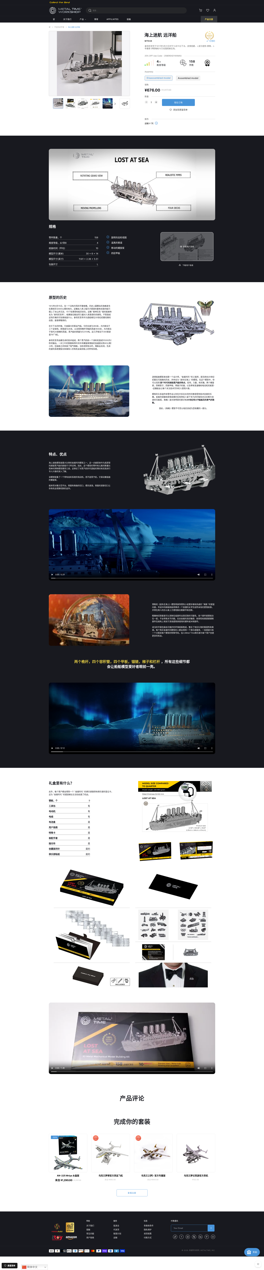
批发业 (116, 1225)
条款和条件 (148, 1225)
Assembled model (188, 78)
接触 (88, 1229)
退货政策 (148, 1233)
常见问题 (90, 1233)
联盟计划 (117, 1233)
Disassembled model (158, 78)
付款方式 (148, 1237)
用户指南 (90, 1237)
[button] (115, 104)
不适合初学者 (59, 27)
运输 (115, 1237)
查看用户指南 (188, 247)
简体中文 (32, 1267)
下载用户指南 (187, 265)
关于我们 (90, 1225)
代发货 (116, 1229)
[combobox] (136, 10)
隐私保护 (148, 1229)
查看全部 (132, 1193)
